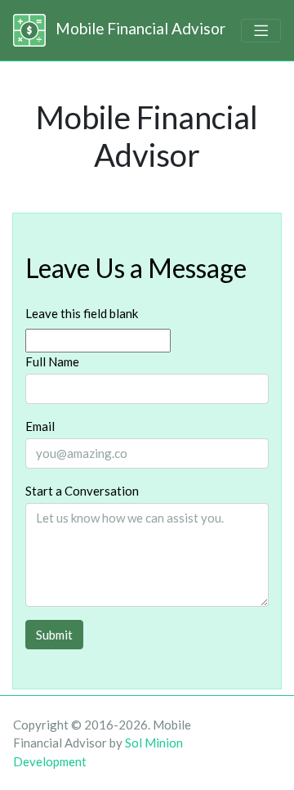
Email (40, 426)
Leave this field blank (81, 313)
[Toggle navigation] (261, 31)
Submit (54, 634)
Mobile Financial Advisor (138, 28)
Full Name (52, 361)
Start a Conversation (82, 490)
